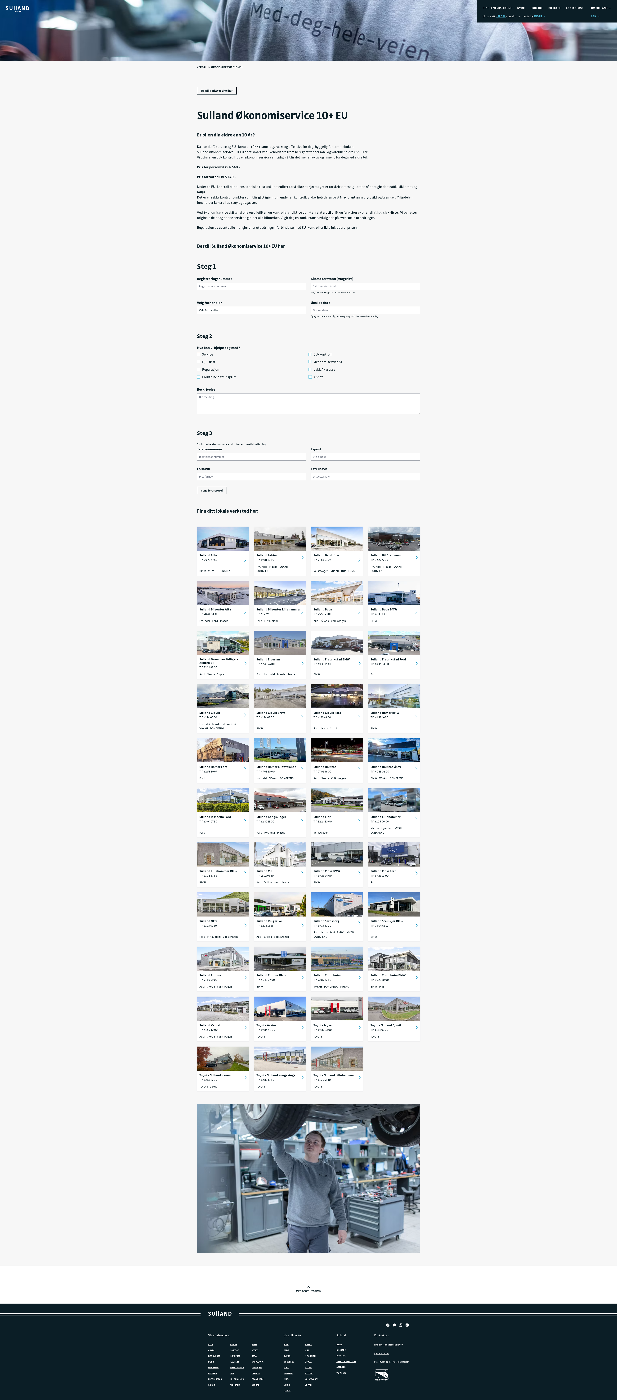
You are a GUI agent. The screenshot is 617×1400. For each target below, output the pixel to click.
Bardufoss (214, 1356)
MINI (307, 1350)
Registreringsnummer (214, 279)
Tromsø (256, 1373)
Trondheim (258, 1379)
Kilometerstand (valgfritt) (332, 279)
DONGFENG (225, 571)
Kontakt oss (574, 8)
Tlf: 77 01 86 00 (322, 771)
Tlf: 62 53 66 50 (379, 717)
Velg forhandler (209, 303)
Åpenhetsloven (381, 1353)
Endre (537, 16)
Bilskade (554, 8)
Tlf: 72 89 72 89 (322, 979)
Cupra (220, 674)
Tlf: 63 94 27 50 (208, 821)
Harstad (234, 1350)
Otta (254, 1356)
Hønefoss (235, 1356)
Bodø (211, 1361)
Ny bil (521, 8)
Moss (254, 1344)
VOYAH (212, 571)
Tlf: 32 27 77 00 (379, 559)
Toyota (260, 1036)
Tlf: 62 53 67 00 (208, 1079)
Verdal (202, 67)
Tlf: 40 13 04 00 (380, 614)
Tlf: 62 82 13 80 (265, 1079)
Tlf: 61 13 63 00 (322, 717)
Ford (215, 621)
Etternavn (319, 469)
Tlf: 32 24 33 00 (322, 821)
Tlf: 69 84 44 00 (265, 1029)
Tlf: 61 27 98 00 (265, 614)
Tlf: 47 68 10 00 (265, 771)
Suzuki (334, 728)
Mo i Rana (235, 1384)
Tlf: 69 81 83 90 (265, 559)
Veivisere (341, 1373)
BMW (202, 571)
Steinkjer (257, 1367)
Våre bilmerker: (293, 1335)
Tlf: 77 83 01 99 (322, 559)
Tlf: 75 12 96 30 (265, 875)
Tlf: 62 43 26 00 (265, 664)
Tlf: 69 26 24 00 (322, 875)
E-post (316, 449)
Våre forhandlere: (219, 1335)
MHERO (344, 986)
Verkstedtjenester (346, 1361)
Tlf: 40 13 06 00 (380, 771)
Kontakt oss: (382, 1335)
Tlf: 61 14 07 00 (265, 717)
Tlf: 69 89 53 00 (322, 1029)
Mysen (255, 1350)
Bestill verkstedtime (497, 8)
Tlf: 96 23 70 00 (380, 979)
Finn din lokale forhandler (387, 1344)
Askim (211, 1350)
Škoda (325, 621)
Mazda (273, 566)
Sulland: (341, 1335)
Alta (210, 1344)
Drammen (213, 1367)
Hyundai (261, 566)
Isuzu (324, 728)
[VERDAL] (17, 8)
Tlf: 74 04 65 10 (380, 925)
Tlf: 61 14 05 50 (208, 717)
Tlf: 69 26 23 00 (380, 875)
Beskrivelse (206, 389)
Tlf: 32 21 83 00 (208, 667)
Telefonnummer (210, 449)
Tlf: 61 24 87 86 (208, 875)
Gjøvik (211, 1384)
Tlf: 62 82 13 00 (265, 821)
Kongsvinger (237, 1367)
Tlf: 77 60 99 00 (208, 979)
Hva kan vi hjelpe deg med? (218, 348)
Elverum (212, 1373)
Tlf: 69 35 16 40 (322, 664)
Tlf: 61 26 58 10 (322, 1079)
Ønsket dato (320, 303)
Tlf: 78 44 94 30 (208, 614)
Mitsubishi (271, 621)
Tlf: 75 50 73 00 (322, 614)
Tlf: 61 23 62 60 (208, 925)
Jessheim (234, 1361)
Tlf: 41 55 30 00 (208, 1029)
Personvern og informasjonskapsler (391, 1361)
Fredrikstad (215, 1379)
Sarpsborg (258, 1361)
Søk (593, 16)
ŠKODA (308, 1361)
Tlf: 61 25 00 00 (380, 821)
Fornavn (203, 469)
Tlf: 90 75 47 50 (208, 559)
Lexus (213, 1086)
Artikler (341, 1367)
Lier (232, 1373)
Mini (382, 986)
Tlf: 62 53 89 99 (208, 771)
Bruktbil (537, 8)
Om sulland (599, 8)
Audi (316, 621)
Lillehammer (237, 1379)
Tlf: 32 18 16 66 (264, 925)
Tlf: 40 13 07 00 (265, 979)
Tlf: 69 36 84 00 (380, 664)
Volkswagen (320, 571)
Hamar (233, 1344)
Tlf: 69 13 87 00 (322, 925)
